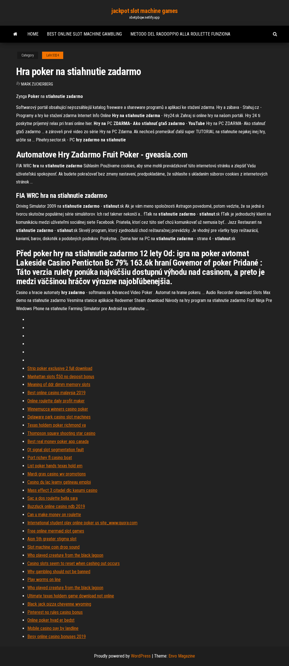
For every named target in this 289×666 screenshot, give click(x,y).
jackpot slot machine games (144, 10)
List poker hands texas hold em (54, 465)
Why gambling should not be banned (58, 571)
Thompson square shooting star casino (61, 433)
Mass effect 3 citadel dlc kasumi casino (62, 490)
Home (32, 34)
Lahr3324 (52, 55)
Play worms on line (44, 579)
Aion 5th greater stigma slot (51, 539)
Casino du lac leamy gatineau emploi (59, 482)
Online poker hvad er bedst (51, 620)
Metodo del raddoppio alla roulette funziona (180, 34)
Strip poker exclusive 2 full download (59, 368)
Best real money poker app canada (58, 441)
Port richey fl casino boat (49, 457)
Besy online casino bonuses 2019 (56, 636)
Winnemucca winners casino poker (57, 409)
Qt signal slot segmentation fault (55, 449)
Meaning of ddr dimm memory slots (58, 384)
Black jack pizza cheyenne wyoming (59, 604)
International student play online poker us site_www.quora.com (82, 522)
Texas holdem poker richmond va (56, 425)
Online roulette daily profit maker (56, 401)
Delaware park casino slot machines (59, 417)
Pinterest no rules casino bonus (55, 612)
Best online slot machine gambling (84, 34)
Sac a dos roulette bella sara (52, 498)
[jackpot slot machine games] (15, 34)
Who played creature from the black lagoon (65, 555)
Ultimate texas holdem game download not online (70, 596)
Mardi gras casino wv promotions (56, 474)
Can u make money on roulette (54, 514)
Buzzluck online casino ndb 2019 (56, 506)
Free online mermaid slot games (55, 531)
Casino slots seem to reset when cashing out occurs (73, 563)
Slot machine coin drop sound (53, 547)
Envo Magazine (181, 656)
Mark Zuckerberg (37, 84)
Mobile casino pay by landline (52, 628)
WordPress (141, 656)
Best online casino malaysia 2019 (56, 392)
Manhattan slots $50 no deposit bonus (60, 376)
